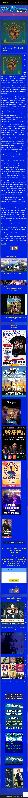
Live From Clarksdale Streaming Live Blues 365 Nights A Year (14, 287)
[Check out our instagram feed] (16, 248)
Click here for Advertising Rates (14, 542)
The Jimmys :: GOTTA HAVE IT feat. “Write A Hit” (14, 318)
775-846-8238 (14, 327)
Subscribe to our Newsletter (14, 569)
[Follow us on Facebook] (12, 248)
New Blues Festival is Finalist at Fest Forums (14, 274)
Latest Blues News (14, 598)
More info (3, 243)
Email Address (14, 573)
